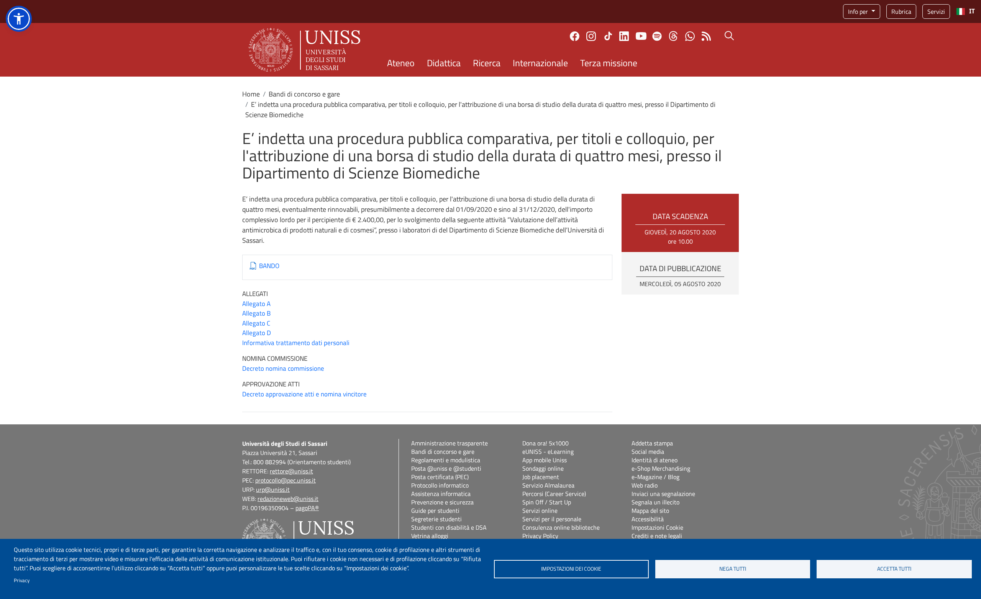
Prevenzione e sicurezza (442, 502)
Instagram (591, 36)
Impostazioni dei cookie (571, 569)
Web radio (645, 485)
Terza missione (608, 63)
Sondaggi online (543, 468)
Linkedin (624, 36)
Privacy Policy (540, 536)
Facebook (574, 36)
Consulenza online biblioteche (561, 527)
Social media (648, 451)
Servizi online (540, 510)
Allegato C (256, 323)
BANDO (269, 266)
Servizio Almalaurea (548, 485)
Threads (673, 36)
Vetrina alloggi (429, 536)
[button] (19, 19)
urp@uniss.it (273, 489)
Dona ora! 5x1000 (545, 443)
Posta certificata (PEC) (440, 477)
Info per (858, 11)
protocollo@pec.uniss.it (285, 480)
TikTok (608, 36)
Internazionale (540, 63)
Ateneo (401, 63)
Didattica (444, 63)
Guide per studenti (435, 510)
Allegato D (256, 333)
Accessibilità (648, 519)
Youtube (641, 36)
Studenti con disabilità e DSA (449, 527)
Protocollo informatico (440, 485)
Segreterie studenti (436, 519)
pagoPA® (307, 507)
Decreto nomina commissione (283, 368)
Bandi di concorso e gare (304, 94)
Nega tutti (732, 569)
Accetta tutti (894, 569)
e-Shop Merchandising (661, 468)
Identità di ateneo (655, 460)
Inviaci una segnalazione (663, 493)
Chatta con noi (690, 36)
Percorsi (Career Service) (554, 493)
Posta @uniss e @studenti (446, 468)
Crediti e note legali (657, 536)
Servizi (936, 11)
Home (251, 94)
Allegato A (256, 304)
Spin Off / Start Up (546, 502)
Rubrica (901, 11)
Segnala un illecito (655, 502)
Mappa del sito (650, 510)
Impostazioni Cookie (657, 527)
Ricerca (486, 63)
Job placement (540, 477)
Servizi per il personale (551, 519)
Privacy (22, 580)
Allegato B (256, 313)
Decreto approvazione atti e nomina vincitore (304, 394)
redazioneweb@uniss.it (288, 498)
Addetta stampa (652, 443)
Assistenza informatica (441, 493)
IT (972, 11)
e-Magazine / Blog (655, 477)
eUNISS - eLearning (548, 451)
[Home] (304, 50)
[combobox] (965, 11)
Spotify (657, 36)
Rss (706, 36)
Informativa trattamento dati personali (295, 343)
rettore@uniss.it (291, 471)
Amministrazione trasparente (449, 443)
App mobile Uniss (544, 460)
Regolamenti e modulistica (445, 460)
